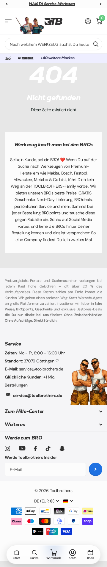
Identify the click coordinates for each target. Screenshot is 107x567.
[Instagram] (7, 448)
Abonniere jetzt (95, 469)
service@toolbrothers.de (37, 395)
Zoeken (95, 44)
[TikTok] (48, 448)
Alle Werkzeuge (8, 21)
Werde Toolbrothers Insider (31, 457)
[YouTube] (22, 448)
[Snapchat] (62, 448)
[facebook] (35, 448)
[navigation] (6, 4)
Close (53, 411)
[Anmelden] (88, 21)
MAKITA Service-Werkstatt (31, 3)
